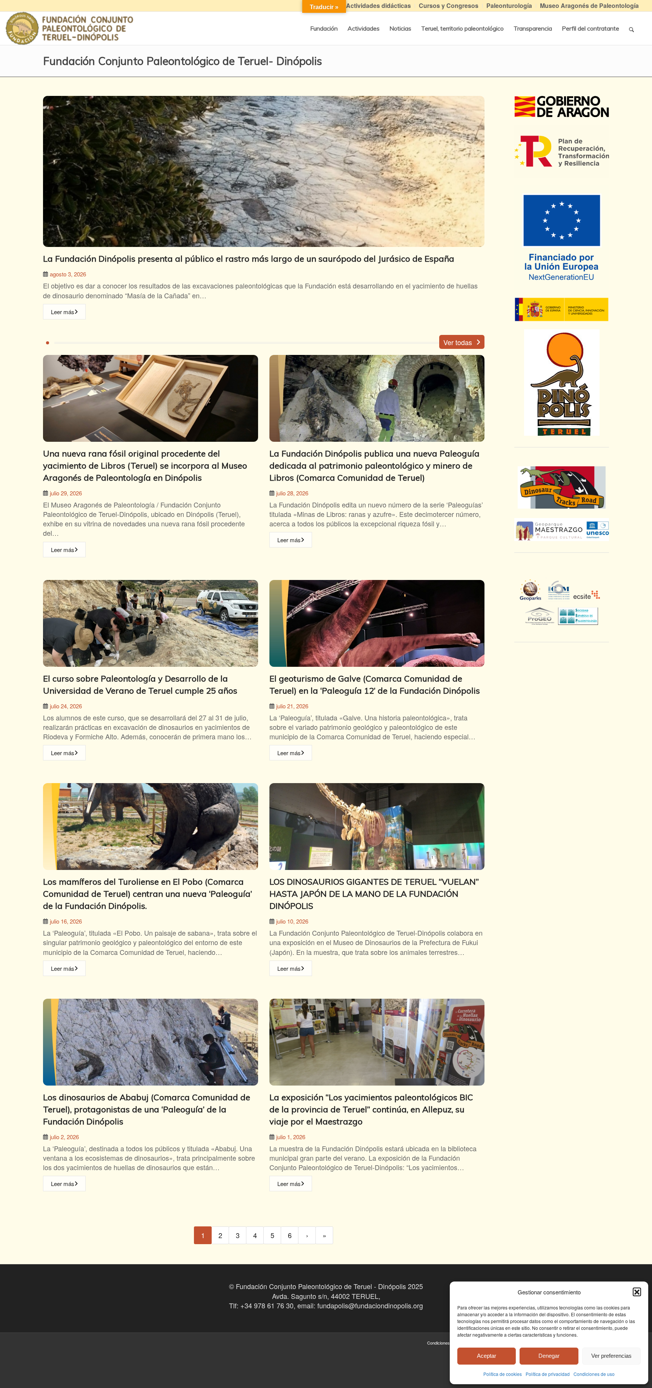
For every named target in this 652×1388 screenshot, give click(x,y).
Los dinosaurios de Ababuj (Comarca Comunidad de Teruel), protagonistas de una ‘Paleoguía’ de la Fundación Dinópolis (146, 1109)
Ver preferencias (611, 1356)
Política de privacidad (548, 1374)
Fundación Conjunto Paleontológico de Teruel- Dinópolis (182, 61)
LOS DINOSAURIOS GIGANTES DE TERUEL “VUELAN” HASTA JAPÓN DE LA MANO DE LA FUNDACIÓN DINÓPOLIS (374, 893)
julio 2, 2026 (64, 1137)
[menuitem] (378, 6)
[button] (637, 1291)
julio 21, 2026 (292, 706)
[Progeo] (541, 615)
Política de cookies (502, 1374)
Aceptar (486, 1356)
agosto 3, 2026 (68, 274)
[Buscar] (631, 28)
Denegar (549, 1356)
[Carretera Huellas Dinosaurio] (561, 487)
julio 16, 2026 (66, 921)
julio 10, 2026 (292, 921)
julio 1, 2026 (290, 1137)
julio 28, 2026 (292, 493)
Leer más (62, 312)
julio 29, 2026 (66, 493)
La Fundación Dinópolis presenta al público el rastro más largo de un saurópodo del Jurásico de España (248, 258)
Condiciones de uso (594, 1374)
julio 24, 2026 (66, 706)
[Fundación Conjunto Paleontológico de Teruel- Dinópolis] (69, 28)
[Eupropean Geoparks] (533, 596)
